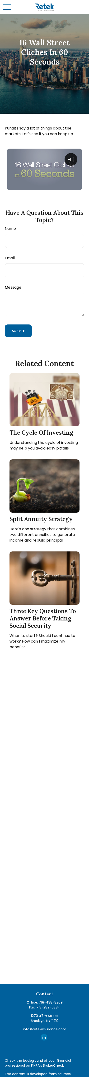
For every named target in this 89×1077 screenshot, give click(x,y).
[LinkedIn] (44, 1037)
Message (13, 287)
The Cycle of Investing (41, 432)
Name (10, 228)
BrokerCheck (53, 1065)
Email (10, 258)
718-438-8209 (51, 1002)
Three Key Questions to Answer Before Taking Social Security (42, 618)
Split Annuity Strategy (41, 519)
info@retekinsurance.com (44, 1029)
